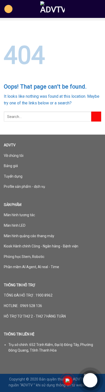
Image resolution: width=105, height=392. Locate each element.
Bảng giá (11, 166)
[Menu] (8, 9)
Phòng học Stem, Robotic (24, 257)
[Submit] (96, 117)
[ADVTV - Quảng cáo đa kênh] (52, 9)
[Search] (99, 9)
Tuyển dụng (13, 176)
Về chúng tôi (13, 156)
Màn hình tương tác (19, 215)
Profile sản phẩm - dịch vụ (24, 186)
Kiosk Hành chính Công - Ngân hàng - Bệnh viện (41, 246)
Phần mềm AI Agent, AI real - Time (31, 267)
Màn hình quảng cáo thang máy (29, 236)
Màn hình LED (14, 225)
